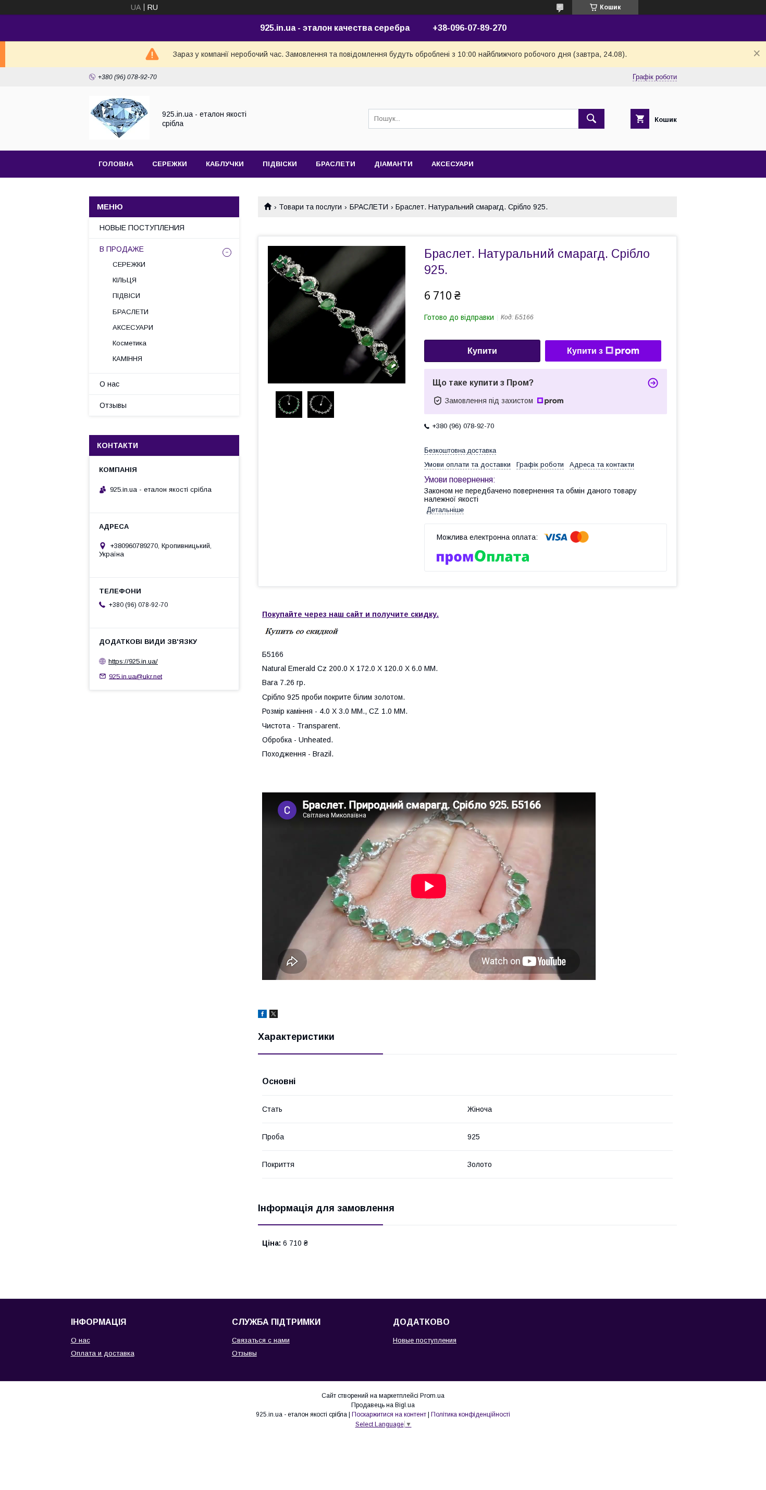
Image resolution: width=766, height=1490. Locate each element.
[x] (273, 1015)
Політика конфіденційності (470, 1414)
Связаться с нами (261, 1340)
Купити (482, 350)
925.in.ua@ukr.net (135, 676)
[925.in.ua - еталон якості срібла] (119, 137)
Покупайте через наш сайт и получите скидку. (350, 614)
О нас (109, 384)
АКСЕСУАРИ (452, 164)
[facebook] (262, 1015)
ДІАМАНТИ (393, 164)
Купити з (585, 350)
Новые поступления (424, 1340)
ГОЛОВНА (115, 164)
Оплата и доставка (102, 1353)
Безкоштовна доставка (460, 450)
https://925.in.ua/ (133, 661)
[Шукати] (591, 119)
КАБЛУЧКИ (225, 164)
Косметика (129, 343)
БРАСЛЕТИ (335, 164)
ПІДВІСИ (126, 296)
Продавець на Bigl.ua (383, 1405)
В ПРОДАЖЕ (122, 249)
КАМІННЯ (127, 359)
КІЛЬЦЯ (125, 280)
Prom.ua (432, 1395)
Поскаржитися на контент (389, 1414)
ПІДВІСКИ (280, 164)
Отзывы (113, 405)
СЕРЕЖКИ (169, 164)
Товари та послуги (310, 207)
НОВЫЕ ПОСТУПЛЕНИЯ (142, 227)
